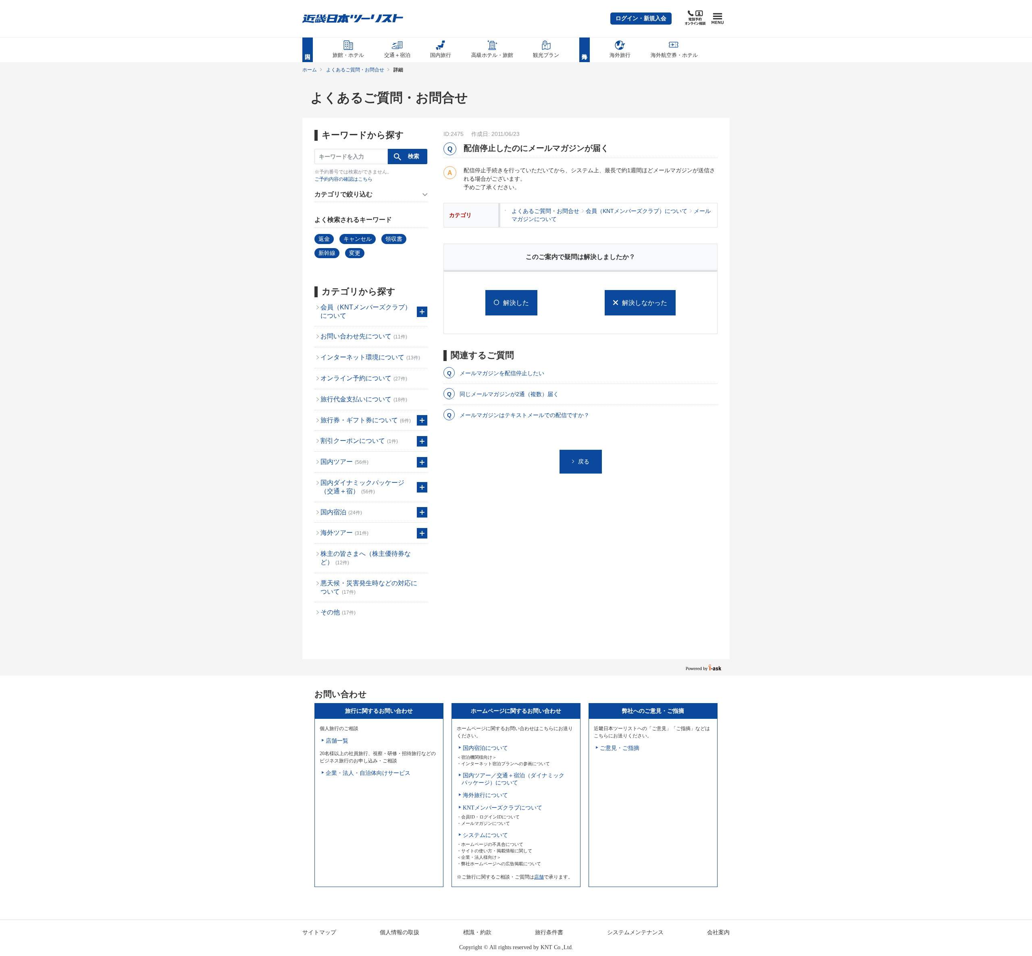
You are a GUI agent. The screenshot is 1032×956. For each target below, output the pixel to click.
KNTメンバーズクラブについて (502, 808)
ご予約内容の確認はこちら (343, 179)
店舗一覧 (337, 741)
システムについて (485, 835)
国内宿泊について (485, 748)
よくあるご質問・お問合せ (355, 70)
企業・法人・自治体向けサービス (368, 773)
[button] (641, 19)
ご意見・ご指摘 (619, 748)
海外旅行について (485, 795)
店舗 (539, 877)
